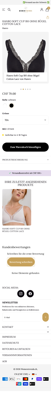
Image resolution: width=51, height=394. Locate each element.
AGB (4, 361)
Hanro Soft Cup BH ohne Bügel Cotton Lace (16, 230)
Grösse (5, 113)
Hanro (5, 28)
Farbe (9, 100)
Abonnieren (45, 317)
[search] (9, 9)
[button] (46, 17)
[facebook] (30, 293)
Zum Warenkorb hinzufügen (25, 147)
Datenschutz (10, 342)
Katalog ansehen (4, 9)
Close (25, 327)
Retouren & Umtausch (16, 349)
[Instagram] (20, 293)
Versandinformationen (17, 355)
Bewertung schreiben (20, 262)
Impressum (9, 336)
